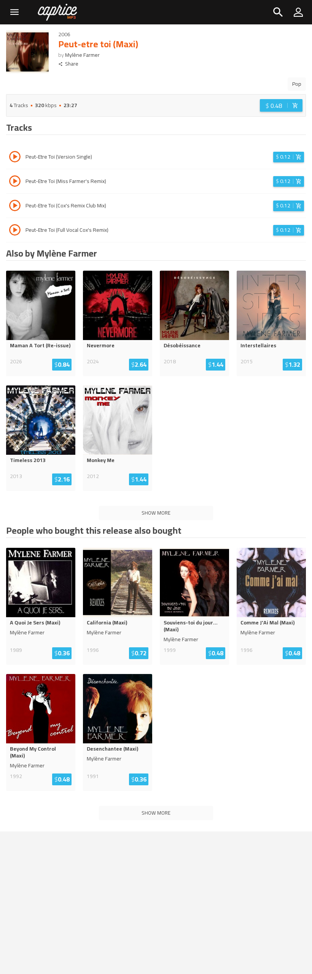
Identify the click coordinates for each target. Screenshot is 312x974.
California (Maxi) (107, 622)
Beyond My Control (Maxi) (33, 752)
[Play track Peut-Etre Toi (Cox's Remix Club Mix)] (15, 206)
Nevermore (101, 345)
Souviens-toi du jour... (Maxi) (191, 626)
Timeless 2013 (28, 460)
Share (71, 64)
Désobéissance (182, 345)
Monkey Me (101, 460)
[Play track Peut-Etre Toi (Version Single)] (15, 158)
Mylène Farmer (82, 55)
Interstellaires (258, 345)
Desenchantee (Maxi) (112, 748)
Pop (296, 84)
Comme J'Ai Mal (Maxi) (267, 622)
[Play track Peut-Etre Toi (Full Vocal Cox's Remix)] (15, 231)
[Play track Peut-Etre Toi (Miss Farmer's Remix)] (15, 182)
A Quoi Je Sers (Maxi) (35, 622)
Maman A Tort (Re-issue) (40, 345)
